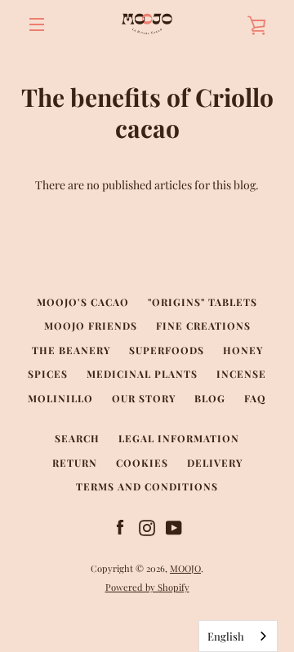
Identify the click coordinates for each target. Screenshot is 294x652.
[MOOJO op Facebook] (120, 526)
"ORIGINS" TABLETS (202, 301)
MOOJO (185, 568)
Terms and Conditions (147, 486)
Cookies (142, 462)
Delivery (215, 462)
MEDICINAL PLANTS (142, 373)
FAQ (255, 398)
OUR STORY (144, 398)
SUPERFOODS (166, 350)
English (225, 636)
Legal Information (178, 438)
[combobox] (238, 636)
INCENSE (241, 373)
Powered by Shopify (147, 587)
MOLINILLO (60, 398)
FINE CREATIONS (203, 325)
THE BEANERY (71, 350)
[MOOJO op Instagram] (147, 526)
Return (74, 462)
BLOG (209, 398)
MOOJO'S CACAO (83, 301)
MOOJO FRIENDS (90, 325)
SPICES (48, 373)
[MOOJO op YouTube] (174, 526)
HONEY (243, 350)
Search (77, 438)
